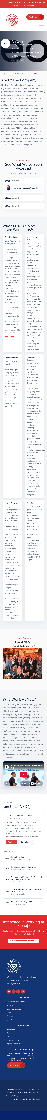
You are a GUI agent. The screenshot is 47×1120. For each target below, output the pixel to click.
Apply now (31, 5)
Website (33, 56)
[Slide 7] (34, 670)
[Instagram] (14, 983)
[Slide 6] (30, 670)
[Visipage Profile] (18, 61)
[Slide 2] (14, 670)
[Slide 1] (10, 670)
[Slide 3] (18, 670)
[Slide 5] (26, 670)
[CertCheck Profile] (13, 61)
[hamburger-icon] (41, 24)
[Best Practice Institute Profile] (22, 61)
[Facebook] (9, 983)
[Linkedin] (23, 983)
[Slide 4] (22, 670)
